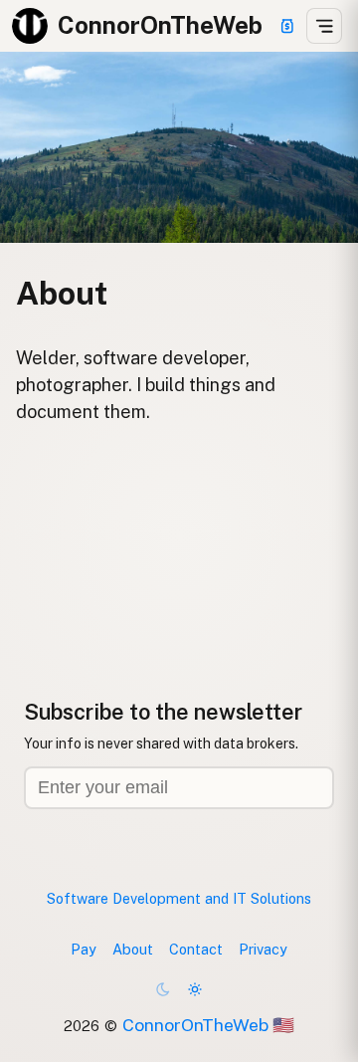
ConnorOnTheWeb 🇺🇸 (208, 1024)
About (132, 949)
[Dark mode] (163, 989)
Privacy (263, 949)
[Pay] (287, 26)
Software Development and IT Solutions (179, 898)
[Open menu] (324, 26)
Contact (196, 949)
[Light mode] (195, 989)
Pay (83, 949)
